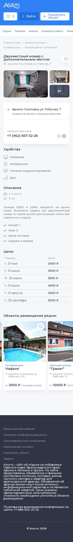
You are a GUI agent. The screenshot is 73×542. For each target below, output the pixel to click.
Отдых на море (12, 43)
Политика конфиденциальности (25, 434)
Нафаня (12, 368)
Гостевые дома (12, 47)
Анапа (33, 31)
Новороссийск (52, 31)
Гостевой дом (14, 365)
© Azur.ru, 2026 (36, 528)
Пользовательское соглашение (24, 440)
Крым (7, 31)
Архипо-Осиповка (35, 43)
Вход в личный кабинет (19, 428)
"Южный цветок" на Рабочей (40, 47)
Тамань (20, 31)
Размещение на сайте (18, 446)
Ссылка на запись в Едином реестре (36, 114)
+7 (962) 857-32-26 (22, 136)
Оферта (9, 458)
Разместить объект (16, 452)
